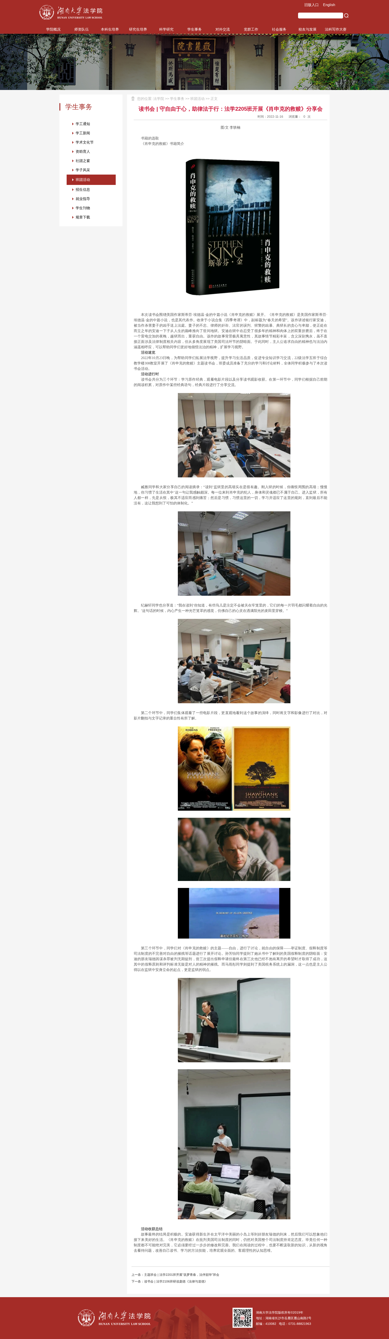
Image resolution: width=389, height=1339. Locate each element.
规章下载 (83, 217)
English (329, 5)
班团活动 (83, 180)
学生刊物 (83, 208)
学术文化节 (85, 142)
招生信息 (83, 189)
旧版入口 (311, 5)
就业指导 (83, 199)
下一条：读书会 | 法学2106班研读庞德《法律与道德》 (169, 1281)
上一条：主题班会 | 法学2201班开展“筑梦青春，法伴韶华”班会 (175, 1274)
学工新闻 (83, 133)
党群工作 (251, 29)
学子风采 (83, 170)
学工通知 (83, 124)
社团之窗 (83, 161)
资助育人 (83, 151)
